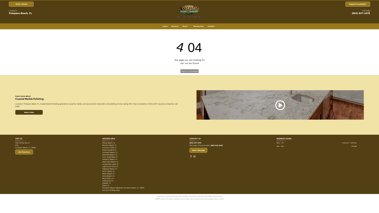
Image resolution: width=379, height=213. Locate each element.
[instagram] (194, 156)
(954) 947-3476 (361, 13)
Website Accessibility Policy (215, 196)
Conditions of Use (187, 196)
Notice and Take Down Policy (199, 196)
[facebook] (191, 156)
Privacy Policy (160, 196)
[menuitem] (165, 26)
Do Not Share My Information (174, 196)
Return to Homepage (189, 71)
